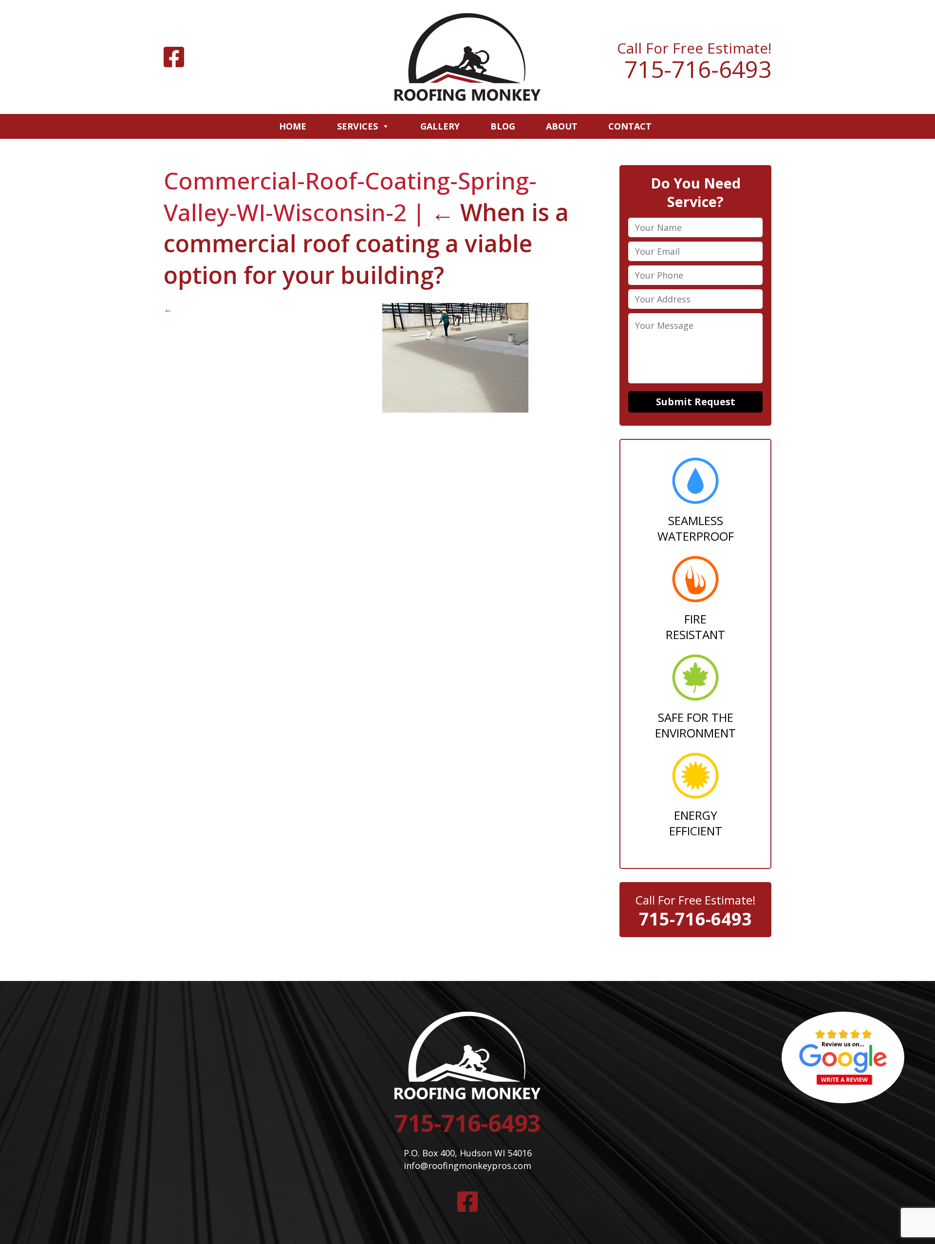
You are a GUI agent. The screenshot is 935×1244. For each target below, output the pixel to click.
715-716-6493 (697, 69)
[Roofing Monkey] (467, 57)
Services (357, 126)
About (562, 126)
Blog (502, 126)
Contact (630, 126)
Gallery (440, 126)
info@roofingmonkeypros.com (467, 1165)
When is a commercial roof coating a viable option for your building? (366, 243)
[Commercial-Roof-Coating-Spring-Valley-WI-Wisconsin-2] (455, 409)
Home (292, 126)
